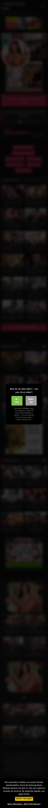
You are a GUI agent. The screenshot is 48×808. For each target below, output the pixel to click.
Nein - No (31, 400)
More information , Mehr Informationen (24, 804)
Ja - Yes (17, 400)
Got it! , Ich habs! (24, 799)
